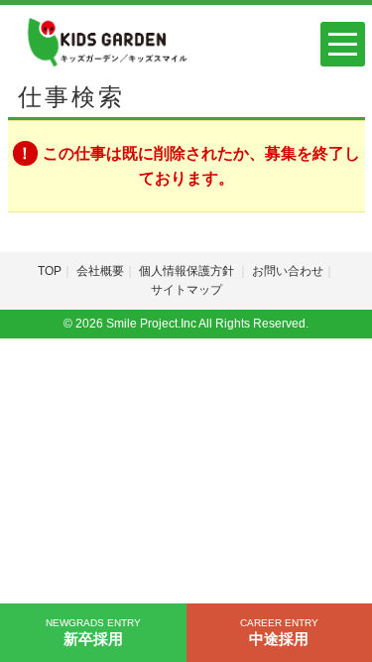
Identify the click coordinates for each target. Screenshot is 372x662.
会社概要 (100, 271)
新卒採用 (93, 632)
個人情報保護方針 (188, 271)
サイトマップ (186, 290)
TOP (50, 271)
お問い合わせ (287, 271)
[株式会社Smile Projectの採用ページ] (105, 40)
